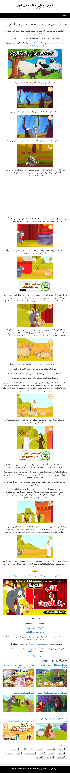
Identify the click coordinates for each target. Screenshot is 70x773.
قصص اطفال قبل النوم (32, 45)
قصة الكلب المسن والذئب (24, 693)
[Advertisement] (35, 198)
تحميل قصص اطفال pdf (35, 656)
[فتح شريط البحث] (2, 15)
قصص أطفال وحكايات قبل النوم (35, 5)
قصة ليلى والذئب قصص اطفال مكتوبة (52, 693)
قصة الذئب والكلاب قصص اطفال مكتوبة (54, 666)
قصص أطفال (32, 651)
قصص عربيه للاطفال (31, 639)
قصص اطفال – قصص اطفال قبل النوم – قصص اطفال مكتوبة (19, 666)
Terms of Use (27, 769)
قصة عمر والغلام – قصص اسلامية (21, 721)
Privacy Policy (17, 769)
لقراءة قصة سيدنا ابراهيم (35, 632)
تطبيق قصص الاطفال (38, 644)
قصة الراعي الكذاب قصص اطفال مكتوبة (54, 720)
